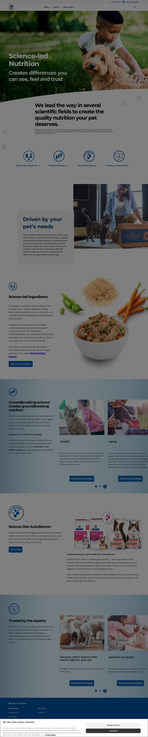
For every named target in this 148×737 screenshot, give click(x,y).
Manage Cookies (113, 725)
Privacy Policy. (50, 735)
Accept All (113, 731)
